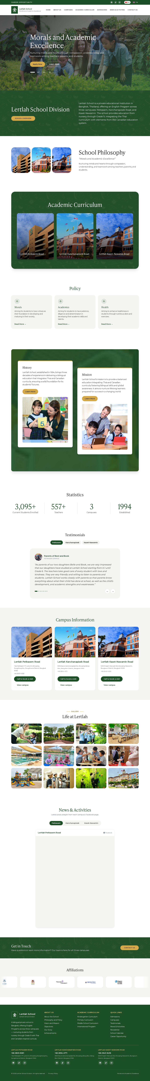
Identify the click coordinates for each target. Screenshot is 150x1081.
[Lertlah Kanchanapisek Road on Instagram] (68, 1063)
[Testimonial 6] (45, 591)
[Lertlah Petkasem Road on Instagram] (24, 1063)
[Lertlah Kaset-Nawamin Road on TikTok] (106, 1063)
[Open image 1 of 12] (26, 734)
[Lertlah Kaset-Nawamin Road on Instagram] (111, 1063)
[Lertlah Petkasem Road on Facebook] (13, 1063)
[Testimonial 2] (38, 591)
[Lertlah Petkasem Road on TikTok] (19, 1063)
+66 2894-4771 (62, 671)
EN (129, 2)
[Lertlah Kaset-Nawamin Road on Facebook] (100, 1063)
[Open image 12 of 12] (123, 778)
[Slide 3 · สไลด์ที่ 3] (43, 72)
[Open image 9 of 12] (26, 778)
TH (137, 2)
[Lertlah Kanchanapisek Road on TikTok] (62, 1063)
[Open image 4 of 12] (123, 734)
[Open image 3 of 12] (91, 734)
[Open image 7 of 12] (91, 756)
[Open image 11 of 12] (91, 778)
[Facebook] (111, 2)
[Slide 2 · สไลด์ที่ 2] (38, 72)
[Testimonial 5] (43, 591)
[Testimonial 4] (41, 591)
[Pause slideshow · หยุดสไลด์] (49, 72)
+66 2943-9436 (106, 671)
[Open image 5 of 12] (26, 756)
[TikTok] (115, 2)
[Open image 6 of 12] (59, 756)
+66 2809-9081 (19, 673)
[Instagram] (119, 2)
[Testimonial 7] (46, 591)
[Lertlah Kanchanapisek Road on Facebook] (57, 1063)
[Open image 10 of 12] (59, 778)
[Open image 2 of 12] (59, 734)
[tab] (56, 823)
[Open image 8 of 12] (123, 756)
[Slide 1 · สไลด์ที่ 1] (32, 72)
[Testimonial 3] (40, 591)
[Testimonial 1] (36, 591)
